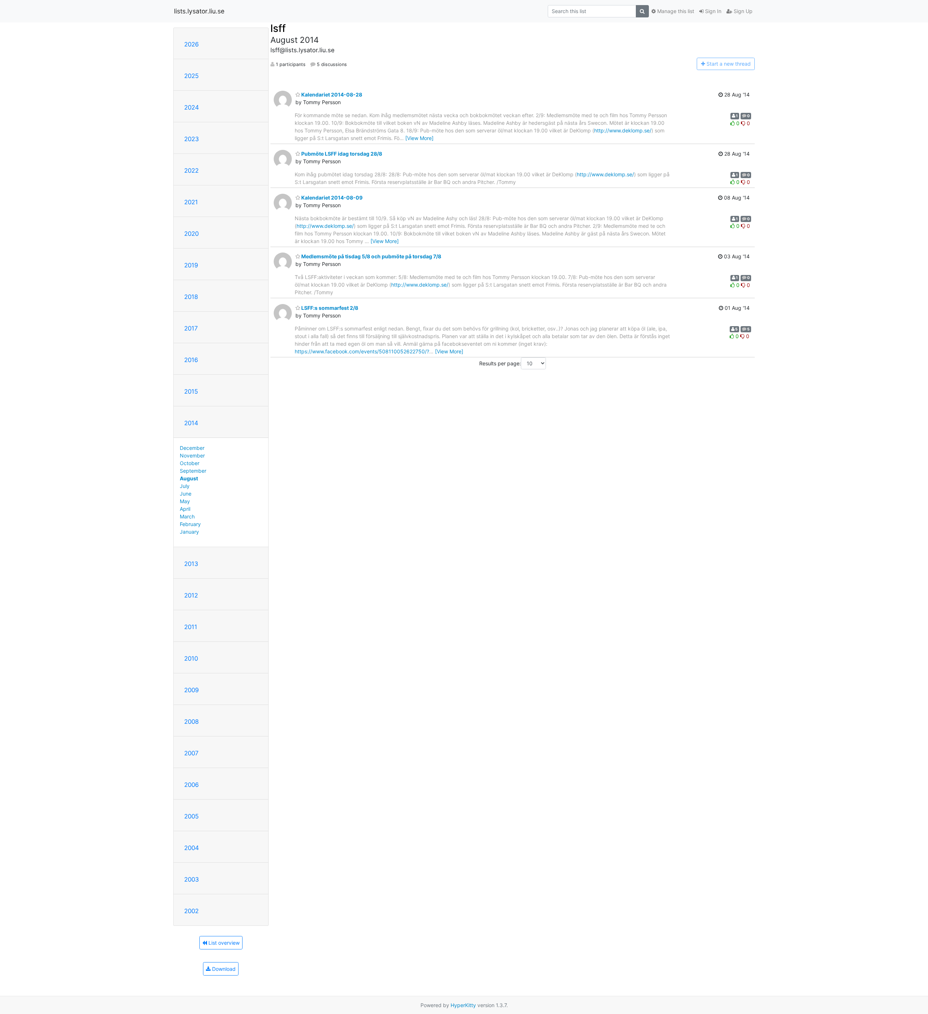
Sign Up (742, 11)
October (189, 463)
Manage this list (675, 11)
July (185, 486)
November (192, 455)
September (193, 471)
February (190, 524)
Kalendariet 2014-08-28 (331, 94)
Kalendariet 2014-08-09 (331, 197)
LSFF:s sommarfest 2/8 (329, 308)
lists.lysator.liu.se (199, 11)
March (187, 516)
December (192, 448)
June (185, 493)
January (189, 532)
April (185, 509)
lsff (278, 28)
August (189, 478)
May (185, 501)
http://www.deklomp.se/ (622, 130)
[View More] (419, 138)
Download (223, 969)
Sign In (712, 11)
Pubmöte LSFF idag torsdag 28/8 (341, 154)
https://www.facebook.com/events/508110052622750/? (362, 351)
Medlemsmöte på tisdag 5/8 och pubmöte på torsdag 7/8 (370, 256)
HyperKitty (463, 1005)
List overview (223, 943)
